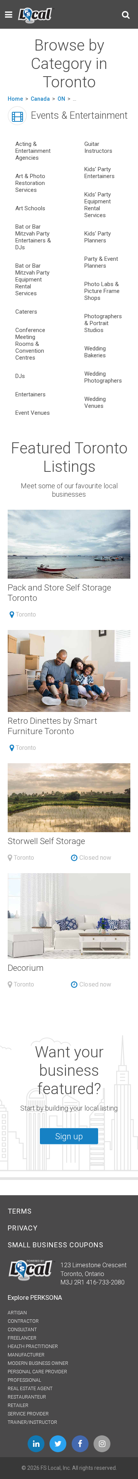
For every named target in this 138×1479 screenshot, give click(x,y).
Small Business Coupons (56, 1245)
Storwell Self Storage (46, 841)
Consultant (22, 1329)
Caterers (26, 311)
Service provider (28, 1414)
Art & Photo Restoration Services (30, 183)
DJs (20, 376)
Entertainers (30, 394)
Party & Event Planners (101, 262)
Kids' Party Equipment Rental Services (97, 205)
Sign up (69, 1136)
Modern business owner (38, 1363)
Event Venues (32, 412)
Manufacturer (26, 1355)
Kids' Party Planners (97, 237)
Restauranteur (27, 1397)
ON (61, 99)
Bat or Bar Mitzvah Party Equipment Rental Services (32, 279)
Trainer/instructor (32, 1422)
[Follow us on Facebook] (80, 1443)
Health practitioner (33, 1346)
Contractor (23, 1321)
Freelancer (22, 1338)
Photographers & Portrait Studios (103, 323)
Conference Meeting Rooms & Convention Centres (30, 344)
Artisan (17, 1312)
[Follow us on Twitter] (57, 1443)
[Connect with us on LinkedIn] (36, 1443)
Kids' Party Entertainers (99, 173)
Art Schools (30, 208)
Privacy (23, 1228)
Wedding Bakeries (95, 352)
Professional (24, 1380)
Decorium (26, 968)
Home (15, 99)
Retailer (18, 1405)
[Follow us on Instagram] (102, 1443)
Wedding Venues (95, 402)
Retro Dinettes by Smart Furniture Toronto (52, 726)
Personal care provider (37, 1371)
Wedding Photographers (103, 377)
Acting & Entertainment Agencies (33, 151)
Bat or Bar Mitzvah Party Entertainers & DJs (33, 237)
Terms (20, 1211)
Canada (40, 99)
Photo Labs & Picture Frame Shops (102, 291)
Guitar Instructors (98, 147)
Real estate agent (30, 1388)
